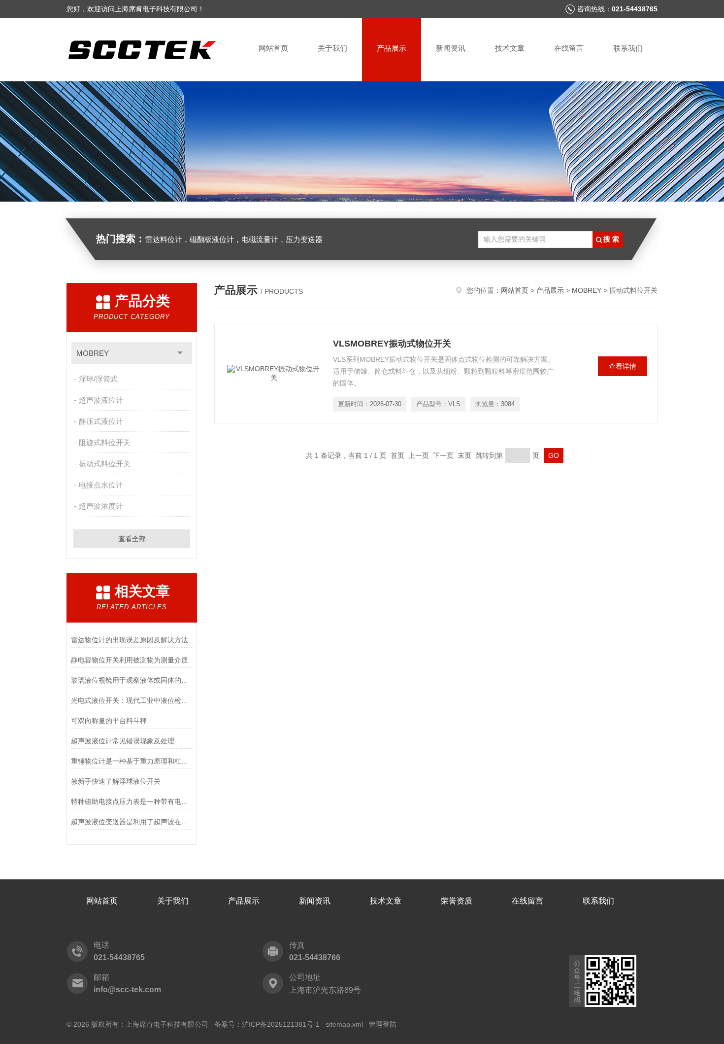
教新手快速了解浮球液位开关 (116, 781)
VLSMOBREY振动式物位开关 (392, 343)
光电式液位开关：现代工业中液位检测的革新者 (132, 700)
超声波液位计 (101, 400)
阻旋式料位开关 (105, 442)
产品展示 (391, 48)
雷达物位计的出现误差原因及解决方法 (129, 640)
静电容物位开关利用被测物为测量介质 (129, 660)
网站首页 (273, 48)
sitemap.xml (344, 1024)
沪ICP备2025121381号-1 (281, 1024)
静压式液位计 (101, 421)
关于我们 (332, 48)
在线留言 (569, 48)
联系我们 (628, 48)
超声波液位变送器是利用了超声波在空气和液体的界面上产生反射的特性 (132, 822)
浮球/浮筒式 (98, 379)
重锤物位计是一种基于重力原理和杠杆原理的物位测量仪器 (132, 761)
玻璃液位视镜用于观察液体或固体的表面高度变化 (132, 680)
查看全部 (132, 539)
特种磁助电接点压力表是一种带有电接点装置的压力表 (132, 801)
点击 (180, 353)
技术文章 (510, 48)
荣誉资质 (456, 901)
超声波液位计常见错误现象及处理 (122, 741)
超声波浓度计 (101, 506)
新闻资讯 (450, 48)
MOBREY (92, 353)
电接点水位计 (101, 485)
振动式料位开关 (105, 463)
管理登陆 (382, 1024)
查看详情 (622, 366)
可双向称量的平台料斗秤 (109, 721)
